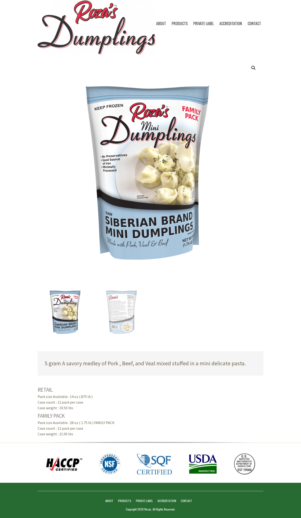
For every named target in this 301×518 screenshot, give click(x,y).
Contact (254, 23)
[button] (253, 68)
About (161, 23)
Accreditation (230, 23)
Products (180, 23)
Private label (203, 23)
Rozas (147, 509)
